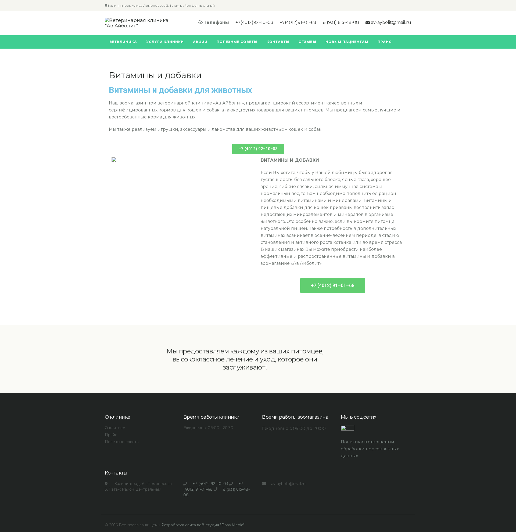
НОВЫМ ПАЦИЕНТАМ (346, 42)
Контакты (278, 42)
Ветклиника (123, 42)
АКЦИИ (200, 42)
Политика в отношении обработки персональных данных (370, 448)
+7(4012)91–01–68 (298, 22)
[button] (258, 149)
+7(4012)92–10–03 (254, 22)
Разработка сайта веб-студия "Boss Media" (203, 525)
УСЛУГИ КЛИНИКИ (165, 42)
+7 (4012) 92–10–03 (210, 483)
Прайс (111, 434)
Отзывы (307, 42)
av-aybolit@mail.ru (390, 22)
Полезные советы (237, 42)
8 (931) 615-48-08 (341, 22)
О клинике (115, 427)
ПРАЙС (385, 42)
